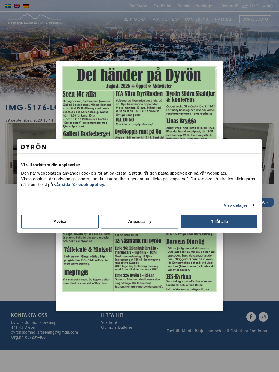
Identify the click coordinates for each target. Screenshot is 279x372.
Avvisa (60, 221)
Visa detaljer (235, 205)
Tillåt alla (219, 221)
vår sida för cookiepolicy (79, 184)
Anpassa (136, 221)
